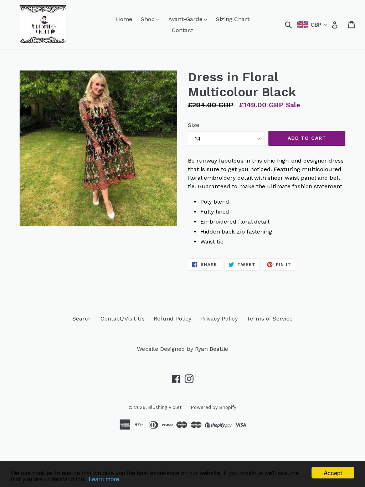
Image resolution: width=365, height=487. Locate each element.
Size (193, 125)
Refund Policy (172, 318)
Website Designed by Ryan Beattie (182, 348)
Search (82, 318)
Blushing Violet (165, 407)
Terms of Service (270, 318)
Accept (333, 472)
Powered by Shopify (213, 407)
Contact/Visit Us (123, 318)
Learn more (104, 478)
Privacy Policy (219, 318)
